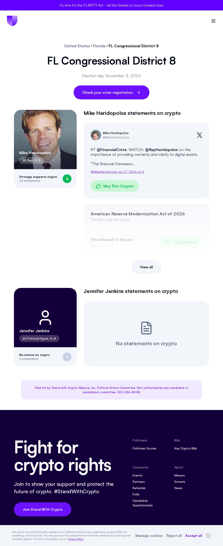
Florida (99, 46)
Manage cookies (149, 535)
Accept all (193, 535)
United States (77, 46)
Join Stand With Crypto (43, 509)
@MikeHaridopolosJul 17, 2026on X (117, 171)
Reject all (174, 535)
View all (146, 267)
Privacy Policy (75, 539)
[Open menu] (213, 21)
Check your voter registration (107, 92)
